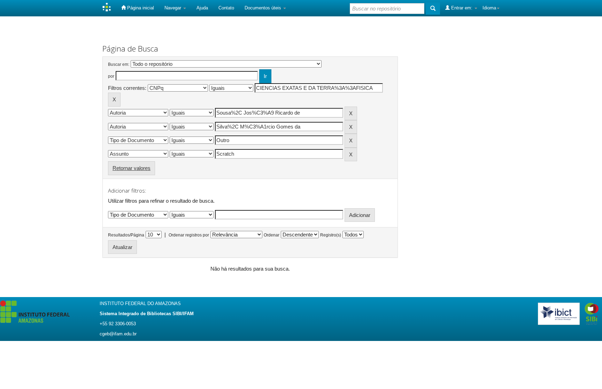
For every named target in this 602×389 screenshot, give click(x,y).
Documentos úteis (264, 7)
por (111, 76)
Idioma (489, 7)
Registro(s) (330, 235)
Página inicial (140, 7)
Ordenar (271, 235)
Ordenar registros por (189, 235)
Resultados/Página (126, 235)
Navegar (173, 7)
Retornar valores (131, 168)
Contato (226, 7)
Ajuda (202, 7)
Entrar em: (462, 7)
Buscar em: (118, 64)
